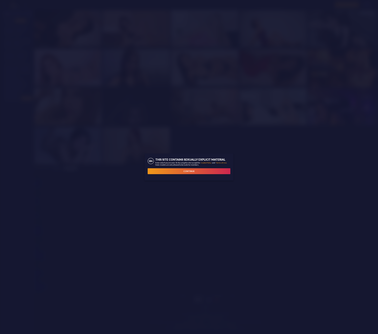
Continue (189, 171)
